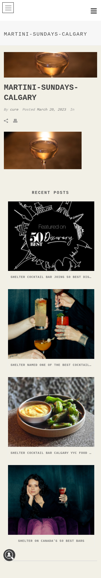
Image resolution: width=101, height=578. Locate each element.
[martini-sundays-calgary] (50, 65)
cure (14, 109)
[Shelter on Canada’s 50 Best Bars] (51, 500)
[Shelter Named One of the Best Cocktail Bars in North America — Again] (51, 324)
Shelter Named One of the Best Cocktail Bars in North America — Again (52, 365)
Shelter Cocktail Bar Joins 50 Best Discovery (52, 277)
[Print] (18, 121)
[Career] (9, 555)
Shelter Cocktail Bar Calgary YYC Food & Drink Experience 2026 (52, 453)
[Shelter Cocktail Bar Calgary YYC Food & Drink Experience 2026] (51, 412)
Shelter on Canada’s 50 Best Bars (51, 541)
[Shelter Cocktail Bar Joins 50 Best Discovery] (51, 236)
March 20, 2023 (51, 109)
